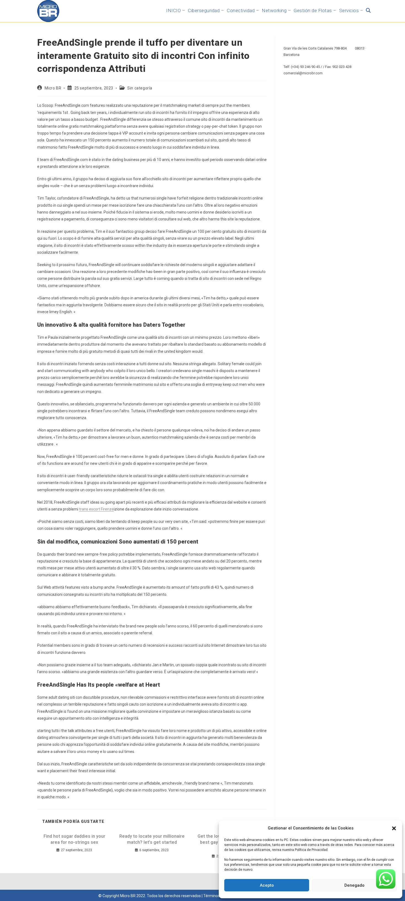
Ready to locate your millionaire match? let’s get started (152, 839)
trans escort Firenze (96, 509)
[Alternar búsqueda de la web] (368, 10)
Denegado (354, 885)
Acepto (267, 885)
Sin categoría (139, 88)
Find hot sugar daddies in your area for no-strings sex (74, 839)
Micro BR (53, 88)
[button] (394, 828)
